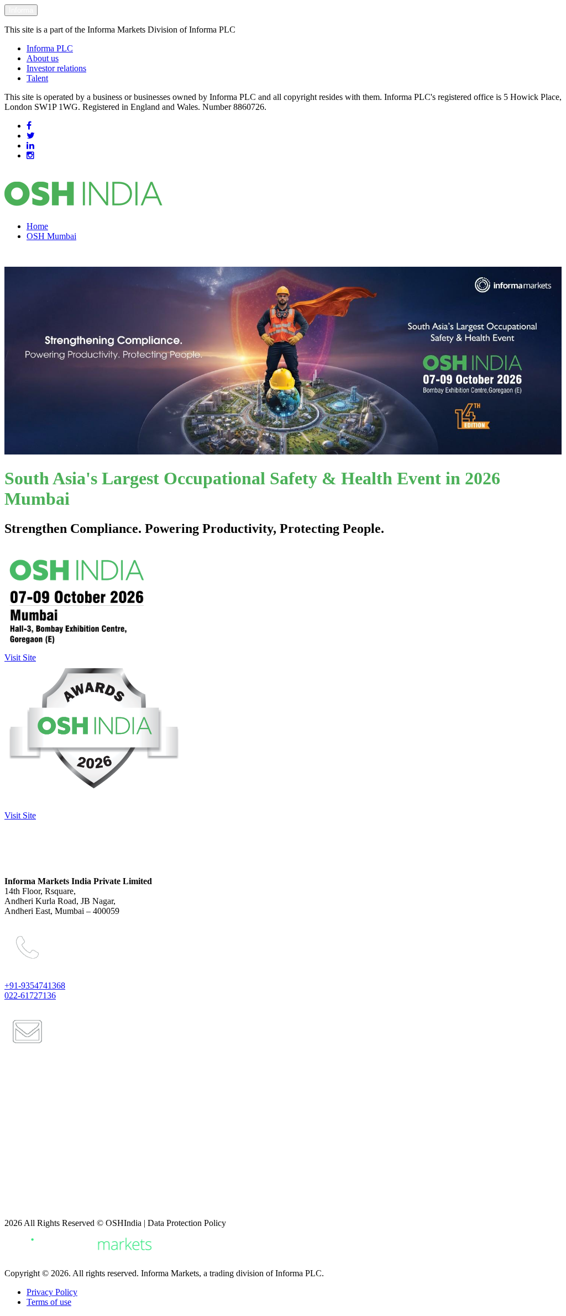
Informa (21, 10)
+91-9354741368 (34, 985)
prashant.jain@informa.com (63, 1096)
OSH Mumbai (51, 236)
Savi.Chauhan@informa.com (65, 1204)
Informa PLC (50, 48)
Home (37, 226)
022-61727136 (30, 995)
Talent (37, 78)
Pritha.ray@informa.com (57, 1141)
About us (43, 58)
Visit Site (20, 657)
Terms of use (49, 1302)
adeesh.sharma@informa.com (66, 1185)
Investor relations (56, 68)
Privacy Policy (52, 1292)
